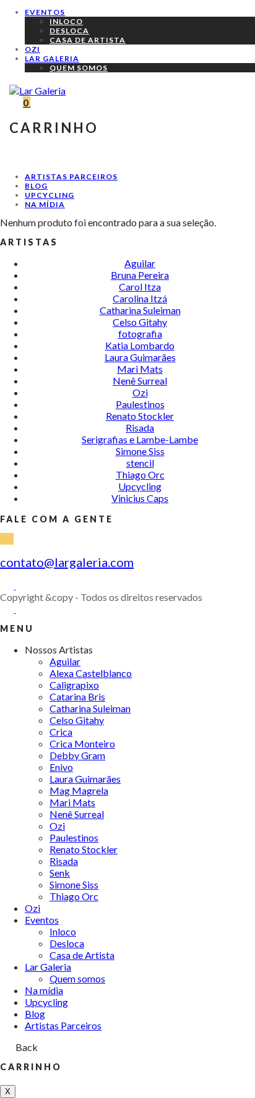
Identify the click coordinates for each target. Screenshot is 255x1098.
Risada (140, 427)
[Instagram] (22, 585)
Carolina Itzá (140, 298)
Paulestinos (140, 404)
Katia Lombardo (140, 345)
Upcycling (140, 486)
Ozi (140, 392)
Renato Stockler (140, 416)
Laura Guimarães (140, 357)
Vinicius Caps (139, 498)
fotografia (140, 333)
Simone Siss (140, 451)
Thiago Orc (140, 474)
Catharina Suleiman (140, 310)
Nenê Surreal (140, 380)
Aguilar (139, 263)
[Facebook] (7, 585)
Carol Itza (140, 286)
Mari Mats (140, 369)
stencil (140, 463)
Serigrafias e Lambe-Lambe (140, 439)
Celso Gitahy (140, 322)
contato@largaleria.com (67, 562)
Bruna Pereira (140, 275)
